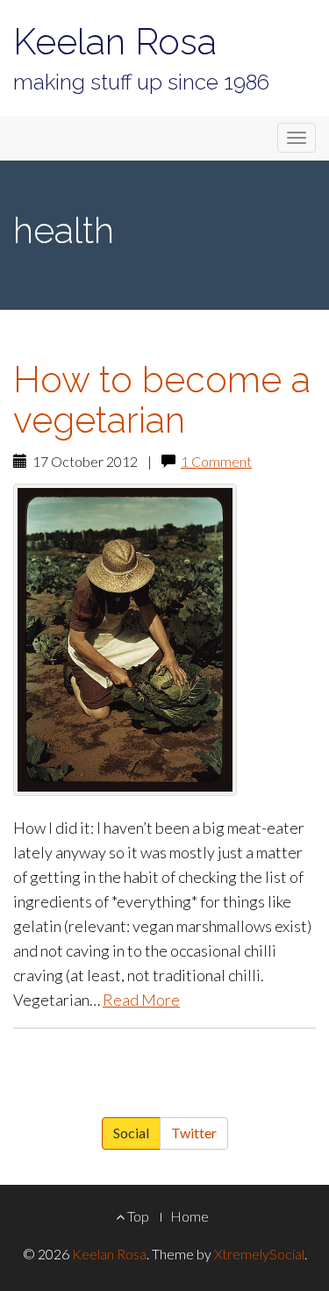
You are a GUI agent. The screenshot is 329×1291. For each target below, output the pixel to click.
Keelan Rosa (115, 41)
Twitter (194, 1132)
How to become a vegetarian (162, 399)
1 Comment (216, 461)
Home (189, 1216)
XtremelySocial (259, 1253)
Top (137, 1216)
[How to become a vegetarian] (164, 640)
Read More (141, 999)
